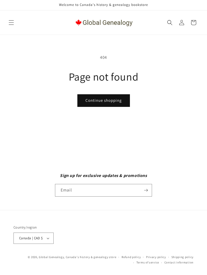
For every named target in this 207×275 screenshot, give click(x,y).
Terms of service (147, 262)
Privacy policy (156, 257)
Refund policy (131, 257)
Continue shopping (103, 100)
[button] (11, 22)
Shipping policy (182, 257)
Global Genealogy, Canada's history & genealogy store (77, 257)
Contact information (179, 262)
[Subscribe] (146, 190)
